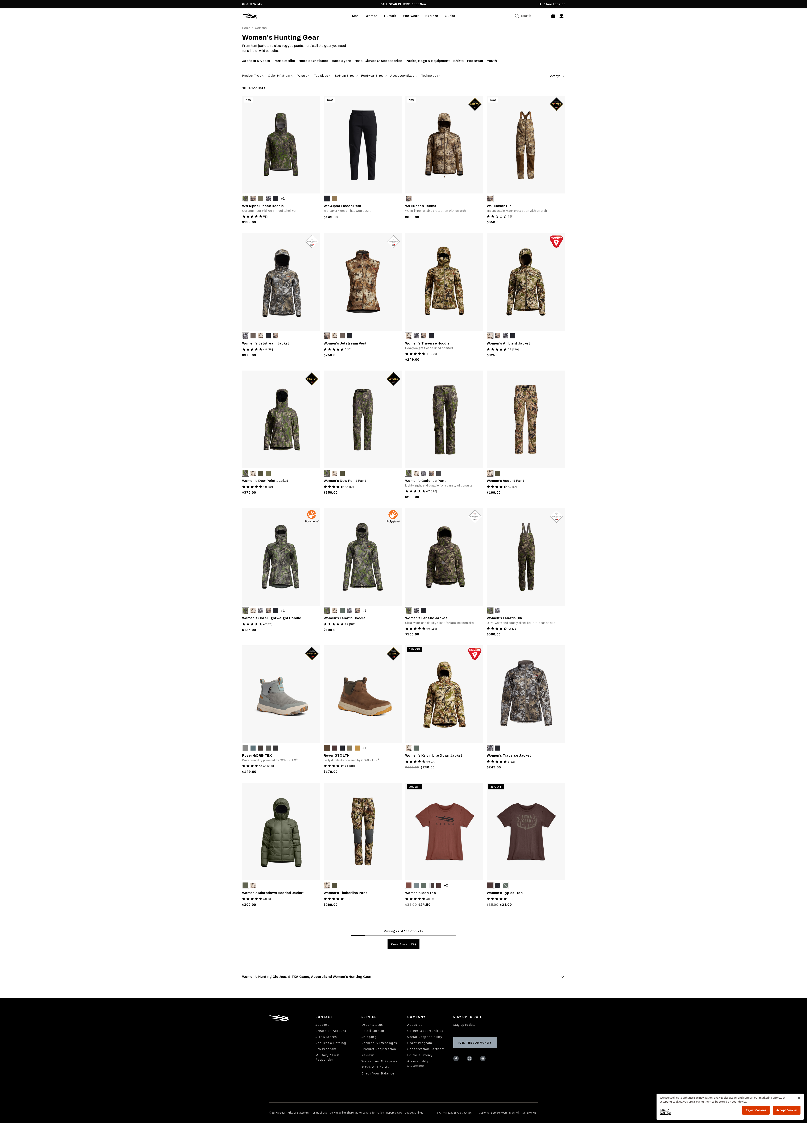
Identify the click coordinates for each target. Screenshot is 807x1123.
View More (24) (403, 944)
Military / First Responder (327, 1057)
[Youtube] (483, 1059)
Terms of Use (319, 1112)
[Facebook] (456, 1059)
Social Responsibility (424, 1037)
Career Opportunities (425, 1031)
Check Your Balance (377, 1073)
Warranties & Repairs (379, 1061)
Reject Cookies (756, 1110)
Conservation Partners (426, 1049)
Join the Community (475, 1042)
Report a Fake (394, 1112)
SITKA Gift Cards (375, 1067)
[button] (557, 76)
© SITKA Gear (277, 1112)
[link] (281, 161)
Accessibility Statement (417, 1063)
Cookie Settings (414, 1112)
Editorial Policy (420, 1055)
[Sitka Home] (297, 15)
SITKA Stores (326, 1037)
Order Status (372, 1025)
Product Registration (378, 1049)
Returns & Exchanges (379, 1043)
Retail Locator (373, 1031)
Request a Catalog (330, 1043)
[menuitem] (355, 16)
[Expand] (562, 976)
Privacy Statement (298, 1112)
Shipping (369, 1037)
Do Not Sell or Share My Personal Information (357, 1112)
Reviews (368, 1055)
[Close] (799, 1098)
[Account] (561, 16)
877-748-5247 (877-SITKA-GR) (454, 1112)
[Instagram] (470, 1059)
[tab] (403, 976)
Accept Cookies (786, 1110)
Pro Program (325, 1049)
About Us (414, 1025)
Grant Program (419, 1043)
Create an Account (330, 1031)
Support (322, 1025)
